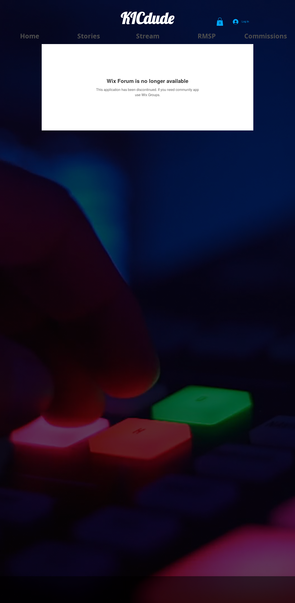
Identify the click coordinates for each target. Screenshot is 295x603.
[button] (219, 21)
